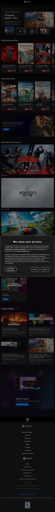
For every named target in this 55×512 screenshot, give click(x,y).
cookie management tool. (23, 251)
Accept (45, 269)
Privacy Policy (8, 249)
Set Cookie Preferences (11, 269)
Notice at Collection (20, 249)
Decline (35, 269)
